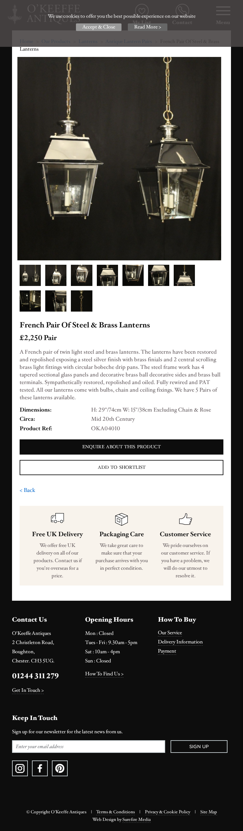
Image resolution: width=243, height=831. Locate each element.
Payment (167, 651)
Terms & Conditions (115, 812)
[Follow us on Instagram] (20, 768)
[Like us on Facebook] (40, 768)
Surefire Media (136, 819)
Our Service (170, 632)
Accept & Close (98, 27)
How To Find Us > (104, 674)
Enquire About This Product (121, 447)
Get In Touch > (28, 690)
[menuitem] (194, 633)
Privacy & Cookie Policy (167, 812)
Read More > (147, 27)
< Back (27, 490)
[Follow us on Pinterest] (60, 768)
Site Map (208, 812)
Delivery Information (180, 642)
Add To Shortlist (122, 467)
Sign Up (199, 746)
